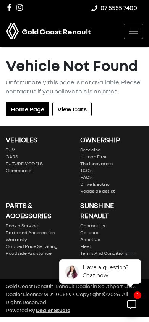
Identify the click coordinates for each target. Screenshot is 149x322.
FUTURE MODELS (24, 163)
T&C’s (86, 170)
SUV (10, 150)
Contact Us (92, 226)
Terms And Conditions (104, 253)
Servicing (90, 150)
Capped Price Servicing (32, 246)
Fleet (85, 246)
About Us (90, 239)
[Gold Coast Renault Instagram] (21, 7)
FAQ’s (86, 177)
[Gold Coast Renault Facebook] (11, 7)
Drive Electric (95, 184)
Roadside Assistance (29, 253)
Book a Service (22, 226)
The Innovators (96, 163)
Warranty (16, 239)
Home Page (27, 109)
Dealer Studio (53, 310)
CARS (12, 156)
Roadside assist (97, 191)
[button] (133, 31)
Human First (93, 156)
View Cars (72, 109)
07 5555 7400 (118, 7)
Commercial (19, 170)
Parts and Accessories (30, 232)
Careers (89, 232)
